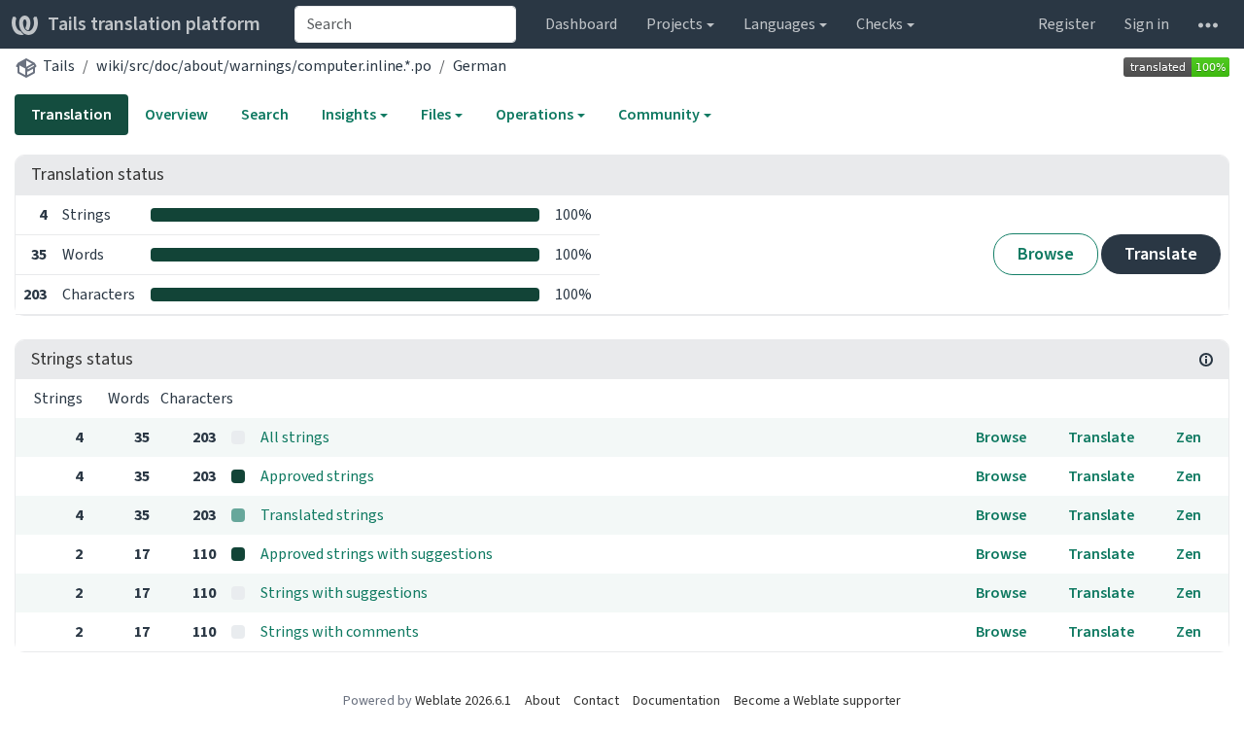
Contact (596, 700)
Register (1066, 24)
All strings (294, 437)
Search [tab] (265, 114)
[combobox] (405, 24)
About (542, 700)
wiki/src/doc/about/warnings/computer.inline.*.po (264, 65)
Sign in (1146, 24)
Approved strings (317, 476)
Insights (349, 114)
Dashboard (581, 24)
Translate (1160, 253)
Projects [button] (674, 24)
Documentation (676, 700)
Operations (534, 114)
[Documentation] (1206, 359)
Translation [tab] (71, 114)
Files (436, 114)
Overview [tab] (176, 114)
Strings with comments (339, 631)
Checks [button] (879, 24)
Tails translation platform (154, 24)
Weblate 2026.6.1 (463, 700)
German (479, 65)
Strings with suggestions (344, 592)
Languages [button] (779, 24)
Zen (1188, 437)
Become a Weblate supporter (817, 700)
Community (659, 114)
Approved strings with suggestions (376, 553)
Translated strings (322, 515)
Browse (1046, 253)
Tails (59, 65)
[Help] (1208, 24)
